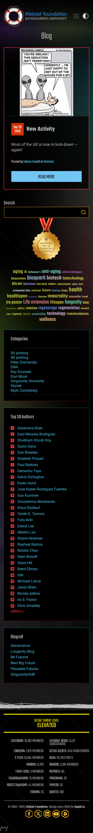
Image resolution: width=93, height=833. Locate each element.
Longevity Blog (22, 651)
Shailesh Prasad (30, 458)
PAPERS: (54, 785)
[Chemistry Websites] (46, 240)
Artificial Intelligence (72, 272)
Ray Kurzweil (21, 372)
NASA (86, 303)
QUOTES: (54, 792)
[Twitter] (38, 814)
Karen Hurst (26, 483)
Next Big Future (23, 663)
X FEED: (19, 758)
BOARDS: (54, 765)
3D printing (19, 353)
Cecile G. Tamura (30, 514)
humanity (32, 297)
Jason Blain (26, 587)
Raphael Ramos (30, 544)
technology (56, 313)
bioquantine (18, 278)
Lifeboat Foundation (37, 807)
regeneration (69, 308)
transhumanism (77, 314)
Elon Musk (19, 376)
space (26, 314)
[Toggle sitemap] (76, 16)
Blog (46, 36)
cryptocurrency (64, 284)
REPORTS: (55, 772)
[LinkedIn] (47, 814)
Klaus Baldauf (28, 508)
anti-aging (51, 272)
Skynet (16, 386)
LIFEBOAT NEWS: (59, 741)
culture (74, 284)
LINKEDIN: (19, 751)
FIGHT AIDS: (23, 772)
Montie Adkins (28, 593)
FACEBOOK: (17, 741)
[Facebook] (29, 814)
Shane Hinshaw (29, 538)
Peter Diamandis (24, 362)
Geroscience (20, 645)
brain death (42, 284)
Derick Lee (25, 526)
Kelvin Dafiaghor (30, 477)
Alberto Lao (26, 532)
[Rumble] (65, 814)
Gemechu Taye (29, 471)
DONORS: (31, 765)
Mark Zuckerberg (24, 390)
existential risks (21, 291)
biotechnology (73, 278)
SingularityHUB (23, 674)
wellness (47, 320)
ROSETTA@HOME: (17, 785)
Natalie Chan (27, 550)
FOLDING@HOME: (19, 778)
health (75, 290)
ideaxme (42, 297)
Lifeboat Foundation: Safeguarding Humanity (35, 16)
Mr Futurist (19, 657)
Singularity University (27, 381)
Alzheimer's (34, 272)
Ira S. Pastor (27, 599)
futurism (49, 162)
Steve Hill (24, 563)
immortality (58, 296)
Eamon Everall (31, 162)
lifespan (57, 302)
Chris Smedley (28, 606)
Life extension (36, 302)
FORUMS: (35, 792)
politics (21, 308)
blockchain (29, 284)
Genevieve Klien (29, 428)
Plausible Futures (24, 669)
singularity (17, 314)
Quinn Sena (26, 446)
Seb (20, 575)
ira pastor (14, 302)
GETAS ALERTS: (58, 751)
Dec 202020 (17, 129)
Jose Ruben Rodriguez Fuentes (42, 489)
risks (9, 314)
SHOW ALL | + (17, 612)
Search (83, 212)
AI (25, 272)
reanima (31, 308)
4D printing (19, 357)
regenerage (47, 308)
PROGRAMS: (56, 778)
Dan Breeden (27, 452)
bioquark (36, 278)
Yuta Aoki (25, 520)
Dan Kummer (27, 495)
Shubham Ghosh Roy (34, 440)
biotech (54, 278)
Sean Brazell (27, 556)
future (46, 290)
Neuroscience (11, 309)
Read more (46, 177)
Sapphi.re (79, 807)
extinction (36, 290)
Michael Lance (29, 581)
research (85, 308)
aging (18, 272)
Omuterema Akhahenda (36, 501)
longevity (73, 302)
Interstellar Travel (78, 297)
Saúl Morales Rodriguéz (36, 434)
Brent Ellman (27, 569)
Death (81, 284)
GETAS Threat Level (46, 724)
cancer (52, 284)
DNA (14, 367)
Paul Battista (27, 465)
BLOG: (52, 758)
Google (64, 290)
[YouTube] (56, 814)
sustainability (39, 314)
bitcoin (17, 283)
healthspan (17, 296)
